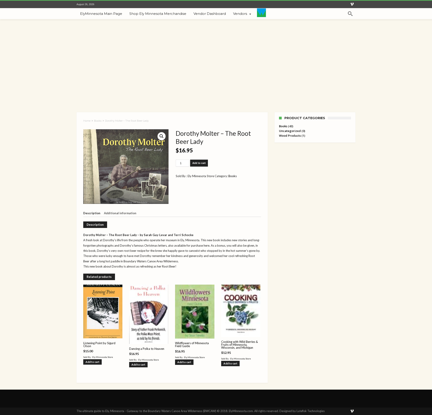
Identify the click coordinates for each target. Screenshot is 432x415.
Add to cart (199, 163)
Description (91, 213)
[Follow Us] (261, 13)
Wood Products (290, 136)
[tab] (93, 213)
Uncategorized (290, 131)
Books (97, 120)
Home (86, 120)
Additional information (120, 213)
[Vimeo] (352, 4)
